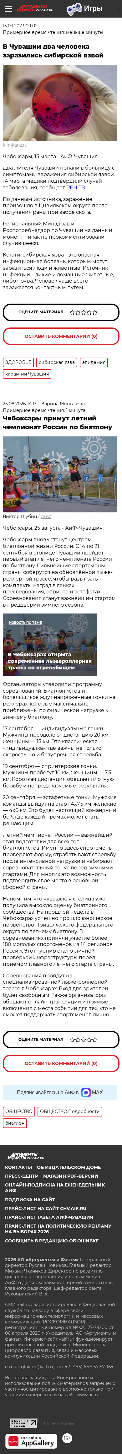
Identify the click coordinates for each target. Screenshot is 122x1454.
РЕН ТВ (75, 188)
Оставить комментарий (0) (61, 336)
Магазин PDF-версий (70, 1176)
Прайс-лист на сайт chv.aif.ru (45, 1208)
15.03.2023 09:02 (20, 26)
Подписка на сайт (30, 1200)
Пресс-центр (21, 1176)
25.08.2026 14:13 (20, 404)
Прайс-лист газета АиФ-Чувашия (49, 1217)
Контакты (18, 1167)
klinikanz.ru (15, 145)
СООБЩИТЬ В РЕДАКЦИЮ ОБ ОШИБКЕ (52, 1241)
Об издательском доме (69, 1167)
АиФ (46, 516)
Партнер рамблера (59, 1423)
